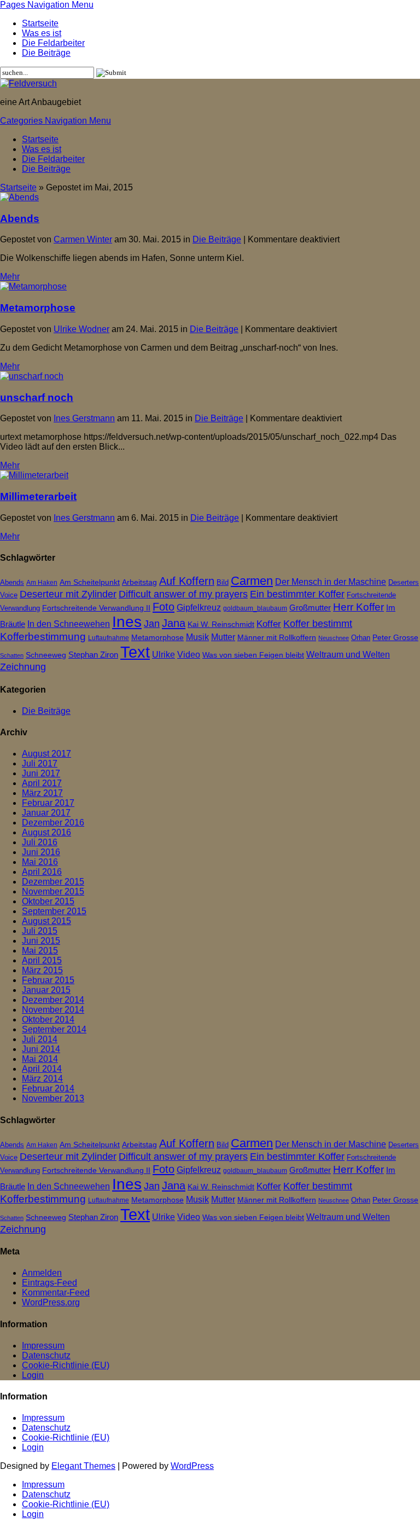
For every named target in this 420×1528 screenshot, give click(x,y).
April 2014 (42, 1068)
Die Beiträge (46, 52)
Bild (223, 582)
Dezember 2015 (53, 881)
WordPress (192, 1466)
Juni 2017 (41, 773)
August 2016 (46, 832)
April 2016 (42, 871)
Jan (152, 623)
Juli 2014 (39, 1039)
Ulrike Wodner (81, 329)
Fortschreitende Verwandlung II (96, 608)
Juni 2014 (41, 1049)
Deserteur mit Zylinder (68, 594)
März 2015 (42, 970)
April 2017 (42, 783)
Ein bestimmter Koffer (297, 594)
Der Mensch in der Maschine (330, 581)
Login (33, 1375)
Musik (197, 637)
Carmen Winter (83, 239)
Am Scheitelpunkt (90, 582)
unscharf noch (36, 397)
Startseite (40, 23)
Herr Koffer (358, 607)
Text (135, 652)
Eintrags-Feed (49, 1282)
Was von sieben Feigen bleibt (253, 655)
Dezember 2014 (53, 999)
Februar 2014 (48, 1088)
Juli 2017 (39, 763)
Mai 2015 (40, 950)
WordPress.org (51, 1302)
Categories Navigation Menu (55, 120)
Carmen (252, 581)
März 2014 (42, 1078)
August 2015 (46, 921)
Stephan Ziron (93, 654)
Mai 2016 (40, 862)
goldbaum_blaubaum (255, 608)
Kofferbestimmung (43, 636)
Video (188, 654)
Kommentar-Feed (56, 1292)
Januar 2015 (46, 990)
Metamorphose (37, 307)
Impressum (43, 1345)
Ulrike (163, 654)
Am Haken (41, 582)
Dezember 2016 (53, 822)
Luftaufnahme (108, 638)
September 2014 (54, 1029)
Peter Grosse (395, 637)
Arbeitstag (139, 582)
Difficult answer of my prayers (183, 594)
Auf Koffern (186, 581)
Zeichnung (23, 666)
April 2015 (42, 960)
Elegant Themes (83, 1466)
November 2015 (53, 891)
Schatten (12, 655)
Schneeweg (46, 654)
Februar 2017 (48, 802)
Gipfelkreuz (199, 607)
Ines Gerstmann (84, 418)
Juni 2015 (41, 940)
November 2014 (53, 1009)
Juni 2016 (41, 852)
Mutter (223, 637)
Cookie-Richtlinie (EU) (65, 1365)
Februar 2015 (48, 980)
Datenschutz (46, 1355)
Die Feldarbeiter (53, 43)
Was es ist (41, 33)
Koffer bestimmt (317, 623)
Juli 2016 (39, 842)
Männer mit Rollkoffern (276, 638)
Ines (127, 621)
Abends (19, 218)
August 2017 (46, 753)
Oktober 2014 (48, 1019)
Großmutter (310, 607)
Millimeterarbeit (38, 496)
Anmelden (42, 1272)
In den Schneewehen (68, 624)
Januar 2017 (46, 812)
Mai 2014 (40, 1059)
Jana (173, 623)
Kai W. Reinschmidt (221, 624)
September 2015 (54, 911)
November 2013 (53, 1098)
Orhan (360, 638)
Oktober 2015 (48, 901)
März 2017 (42, 793)
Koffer (268, 624)
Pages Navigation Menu (47, 4)
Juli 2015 (39, 931)
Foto (163, 606)
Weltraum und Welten (348, 654)
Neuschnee (333, 638)
